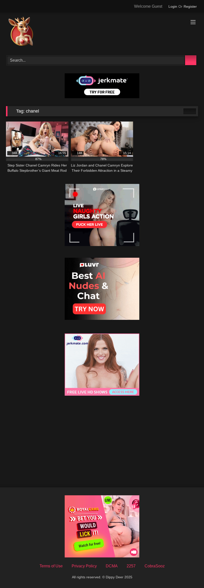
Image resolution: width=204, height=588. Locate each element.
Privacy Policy (84, 566)
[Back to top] (189, 573)
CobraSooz (155, 566)
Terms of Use (51, 566)
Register (190, 6)
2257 (131, 566)
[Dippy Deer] (102, 32)
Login (172, 6)
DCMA (112, 566)
